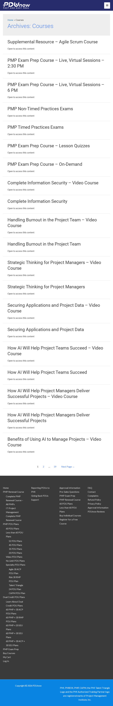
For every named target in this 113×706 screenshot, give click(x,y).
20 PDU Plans (15, 553)
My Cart (7, 657)
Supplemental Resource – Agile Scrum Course (53, 41)
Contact (92, 492)
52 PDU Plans (15, 541)
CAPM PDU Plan (17, 593)
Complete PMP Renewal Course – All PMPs (14, 500)
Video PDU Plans (14, 557)
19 (55, 466)
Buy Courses (9, 653)
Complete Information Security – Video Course (53, 182)
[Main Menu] (107, 5)
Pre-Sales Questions (69, 492)
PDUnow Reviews (96, 511)
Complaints (93, 496)
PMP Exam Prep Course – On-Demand (45, 164)
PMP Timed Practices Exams (36, 127)
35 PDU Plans (15, 549)
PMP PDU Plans (11, 524)
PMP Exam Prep (11, 649)
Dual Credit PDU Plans (14, 597)
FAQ (90, 488)
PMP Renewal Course (13, 492)
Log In (6, 661)
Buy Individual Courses (70, 515)
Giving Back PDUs (39, 496)
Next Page (68, 466)
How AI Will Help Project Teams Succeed (47, 372)
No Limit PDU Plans (15, 561)
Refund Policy (94, 500)
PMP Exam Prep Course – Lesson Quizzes (49, 145)
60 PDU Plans (12, 528)
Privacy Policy (94, 503)
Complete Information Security (37, 201)
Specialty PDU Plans (15, 565)
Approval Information (69, 488)
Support (35, 500)
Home (6, 488)
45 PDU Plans (15, 545)
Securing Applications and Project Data (46, 329)
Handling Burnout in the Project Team (44, 244)
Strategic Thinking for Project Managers (46, 286)
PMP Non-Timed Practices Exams (40, 108)
